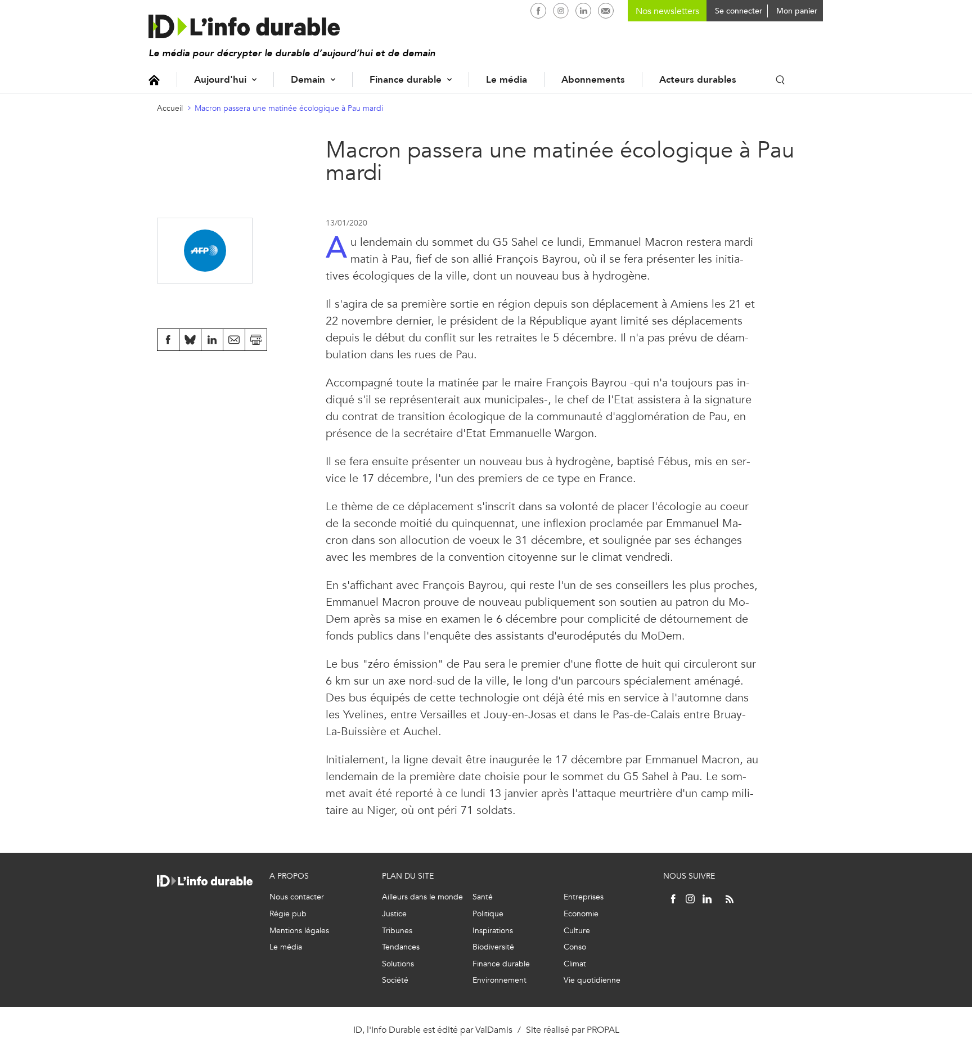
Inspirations (492, 930)
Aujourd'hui (220, 79)
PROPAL (603, 1030)
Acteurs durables (697, 79)
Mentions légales (299, 930)
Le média (506, 79)
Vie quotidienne (592, 980)
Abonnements (593, 79)
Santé (482, 897)
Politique (487, 913)
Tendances (401, 947)
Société (395, 980)
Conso (575, 947)
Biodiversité (493, 947)
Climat (575, 963)
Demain (308, 79)
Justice (394, 913)
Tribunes (397, 930)
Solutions (398, 963)
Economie (581, 913)
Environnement (499, 980)
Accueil (154, 79)
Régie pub (288, 913)
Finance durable (406, 79)
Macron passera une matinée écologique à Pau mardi (289, 108)
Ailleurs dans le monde (422, 897)
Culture (577, 930)
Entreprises (584, 897)
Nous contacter (296, 897)
